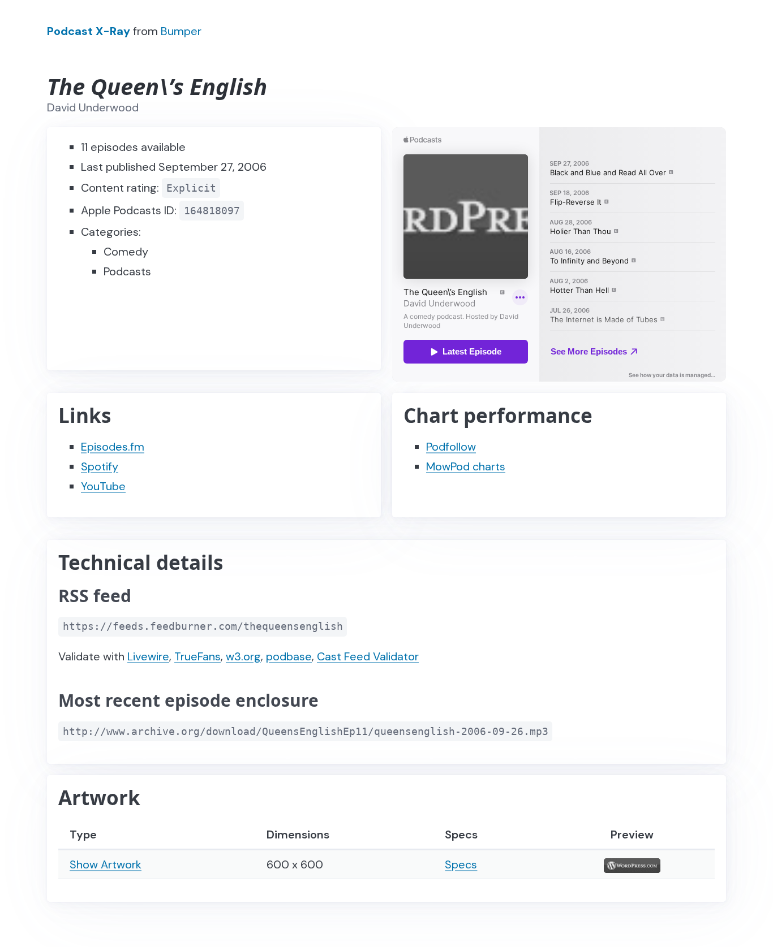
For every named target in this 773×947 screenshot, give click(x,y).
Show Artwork (105, 864)
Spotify (99, 466)
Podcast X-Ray (88, 31)
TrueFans (197, 656)
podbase (289, 656)
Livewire (148, 656)
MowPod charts (465, 466)
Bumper (181, 31)
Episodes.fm (112, 446)
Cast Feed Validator (368, 656)
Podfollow (451, 446)
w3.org (243, 656)
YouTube (103, 486)
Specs (461, 864)
